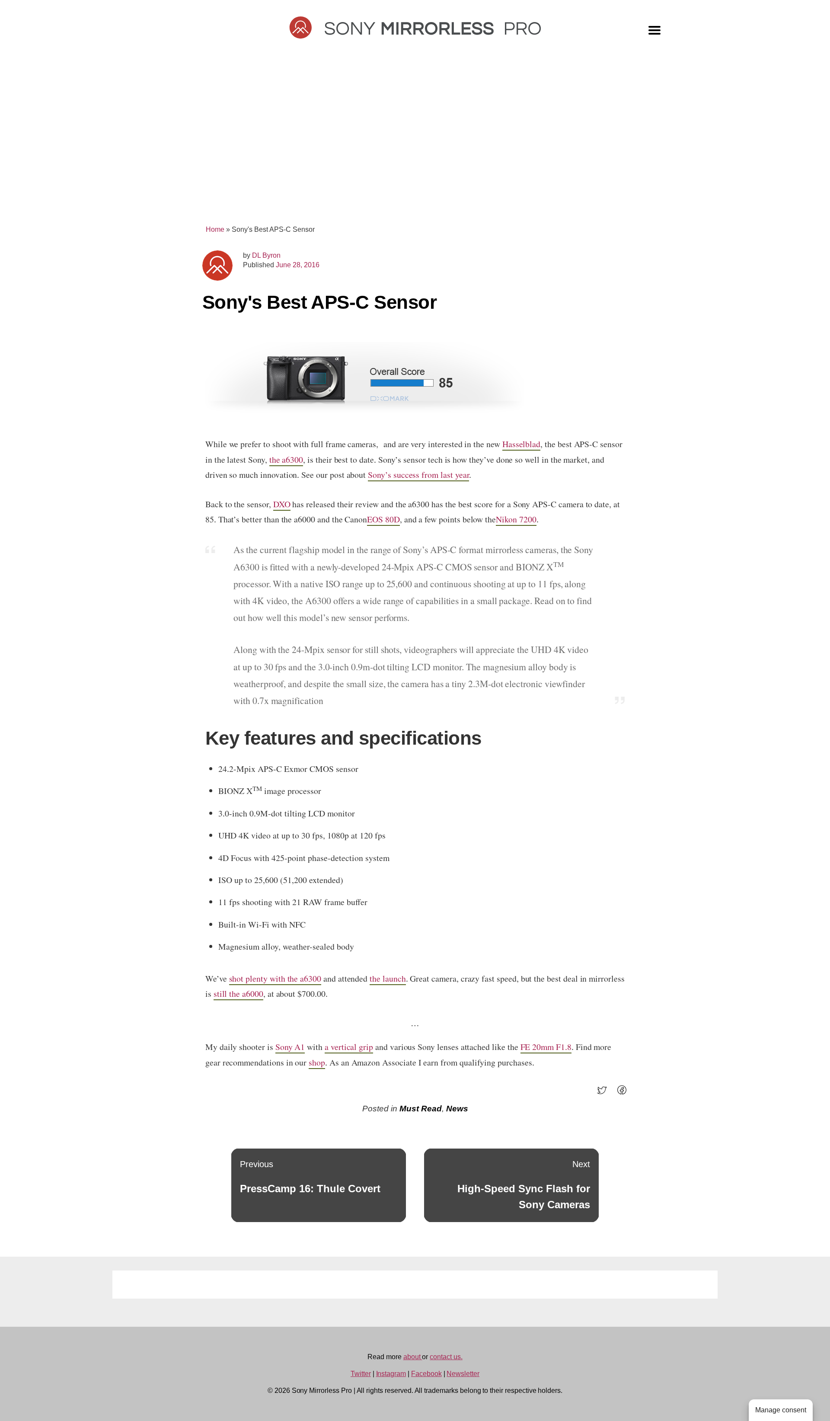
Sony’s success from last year (418, 474)
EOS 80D (383, 519)
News (457, 1108)
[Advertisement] (415, 143)
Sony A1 (290, 1047)
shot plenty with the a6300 (275, 978)
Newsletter (463, 1373)
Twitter (361, 1373)
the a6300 (286, 459)
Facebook (426, 1373)
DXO (281, 504)
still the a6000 (238, 993)
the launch (387, 978)
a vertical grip (349, 1047)
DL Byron (266, 255)
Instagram (391, 1373)
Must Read (420, 1108)
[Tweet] (604, 1093)
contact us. (446, 1356)
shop (317, 1062)
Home (215, 229)
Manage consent (780, 1410)
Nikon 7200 (516, 519)
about (412, 1356)
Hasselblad (521, 444)
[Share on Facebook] (624, 1093)
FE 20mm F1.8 (545, 1047)
